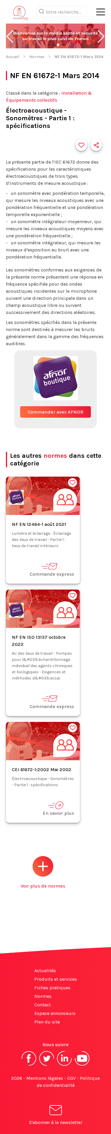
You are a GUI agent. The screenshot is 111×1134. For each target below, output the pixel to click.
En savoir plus (58, 813)
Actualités (45, 970)
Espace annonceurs (54, 1013)
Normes (36, 56)
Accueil (12, 56)
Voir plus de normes (43, 886)
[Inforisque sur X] (46, 1065)
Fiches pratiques (52, 987)
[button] (10, 36)
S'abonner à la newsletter (55, 1122)
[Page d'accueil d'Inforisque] (21, 15)
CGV (71, 1078)
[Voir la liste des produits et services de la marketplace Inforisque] (55, 37)
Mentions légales (44, 1078)
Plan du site (47, 1022)
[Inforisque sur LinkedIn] (64, 1065)
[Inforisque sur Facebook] (29, 1065)
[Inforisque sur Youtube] (82, 1065)
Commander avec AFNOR (55, 412)
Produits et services (55, 979)
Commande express (52, 574)
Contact (42, 1005)
